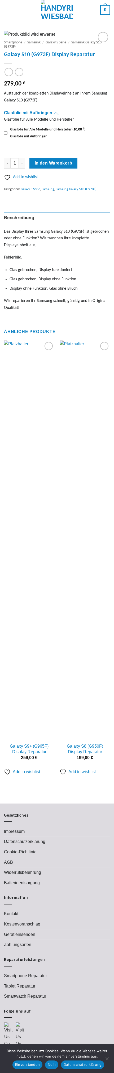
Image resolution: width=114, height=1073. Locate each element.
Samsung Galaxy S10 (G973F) (76, 189)
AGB (8, 862)
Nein (52, 1064)
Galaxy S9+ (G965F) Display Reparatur (29, 749)
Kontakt (11, 913)
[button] (8, 10)
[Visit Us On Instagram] (21, 1037)
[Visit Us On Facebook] (9, 1037)
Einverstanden (27, 1064)
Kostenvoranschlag (22, 924)
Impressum (14, 831)
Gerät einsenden (19, 934)
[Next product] (9, 72)
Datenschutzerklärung (24, 841)
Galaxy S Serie (56, 42)
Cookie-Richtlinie (20, 852)
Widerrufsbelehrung (22, 872)
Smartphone (13, 42)
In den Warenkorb (53, 163)
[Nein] (107, 1060)
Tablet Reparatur (19, 986)
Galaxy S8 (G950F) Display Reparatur (85, 749)
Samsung (34, 42)
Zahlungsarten (17, 944)
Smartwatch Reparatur (25, 996)
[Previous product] (19, 72)
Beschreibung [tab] (19, 217)
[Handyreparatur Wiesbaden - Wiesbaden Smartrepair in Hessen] (57, 10)
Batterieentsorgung (22, 882)
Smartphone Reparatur (25, 975)
